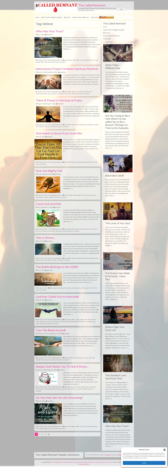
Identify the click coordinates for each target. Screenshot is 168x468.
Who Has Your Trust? (49, 31)
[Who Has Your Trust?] (48, 47)
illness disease (57, 389)
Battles (66, 358)
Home (37, 17)
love (97, 60)
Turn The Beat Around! (51, 330)
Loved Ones (54, 93)
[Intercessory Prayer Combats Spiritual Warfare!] (48, 82)
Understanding (43, 428)
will (51, 62)
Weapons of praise (44, 126)
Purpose (68, 321)
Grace (49, 321)
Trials (41, 62)
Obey (93, 358)
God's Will (83, 426)
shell (68, 389)
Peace (64, 321)
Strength (89, 321)
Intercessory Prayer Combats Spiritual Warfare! (67, 69)
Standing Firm (49, 260)
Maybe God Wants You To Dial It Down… (62, 366)
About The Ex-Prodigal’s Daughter (51, 17)
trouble (96, 124)
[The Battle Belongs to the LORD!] (48, 279)
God (81, 60)
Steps (55, 260)
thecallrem (49, 34)
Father (78, 60)
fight (62, 288)
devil (59, 288)
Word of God (63, 231)
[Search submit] (121, 9)
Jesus (48, 93)
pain (60, 321)
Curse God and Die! (48, 204)
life (94, 60)
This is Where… (45, 237)
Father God (84, 195)
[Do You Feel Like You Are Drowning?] (48, 413)
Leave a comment (60, 62)
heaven (90, 195)
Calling (78, 319)
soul (77, 389)
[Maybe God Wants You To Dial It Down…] (48, 378)
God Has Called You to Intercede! (57, 296)
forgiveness (43, 321)
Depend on (75, 258)
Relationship (75, 321)
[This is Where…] (48, 249)
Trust (45, 62)
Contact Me (94, 17)
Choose (79, 387)
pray (37, 260)
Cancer (74, 387)
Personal (49, 231)
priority (38, 62)
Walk (56, 231)
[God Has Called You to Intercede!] (48, 309)
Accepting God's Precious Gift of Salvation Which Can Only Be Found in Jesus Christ (88, 462)
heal (37, 389)
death (81, 319)
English (103, 17)
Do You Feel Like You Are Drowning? (59, 397)
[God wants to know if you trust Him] (48, 149)
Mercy (56, 321)
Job (93, 229)
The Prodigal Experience (55, 60)
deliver (88, 387)
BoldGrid (107, 454)
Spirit (80, 389)
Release (89, 162)
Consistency (71, 426)
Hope (91, 60)
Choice (70, 60)
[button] (164, 450)
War (90, 288)
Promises (41, 260)
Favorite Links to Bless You (80, 17)
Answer (66, 195)
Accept (144, 463)
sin (86, 321)
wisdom (50, 428)
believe (66, 60)
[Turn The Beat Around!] (48, 345)
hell (45, 389)
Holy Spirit (86, 60)
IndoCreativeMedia (83, 464)
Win (93, 288)
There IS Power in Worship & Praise (59, 100)
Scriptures (91, 124)
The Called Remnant (92, 5)
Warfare (74, 93)
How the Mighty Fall (49, 170)
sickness (72, 389)
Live (40, 231)
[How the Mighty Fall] (48, 185)
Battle (50, 288)
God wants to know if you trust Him (59, 133)
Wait (48, 62)
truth (53, 231)
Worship (53, 126)
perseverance (40, 197)
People (44, 231)
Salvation (61, 93)
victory (69, 93)
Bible (69, 124)
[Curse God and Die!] (48, 218)
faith (74, 60)
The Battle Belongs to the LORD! (57, 267)
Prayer (46, 197)
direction (89, 319)
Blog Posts (67, 17)
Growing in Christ (42, 60)
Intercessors (88, 91)
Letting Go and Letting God (79, 162)
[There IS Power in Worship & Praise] (48, 114)
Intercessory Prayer (41, 93)
